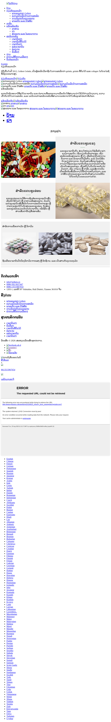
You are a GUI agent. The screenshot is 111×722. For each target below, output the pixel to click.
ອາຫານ (15, 29)
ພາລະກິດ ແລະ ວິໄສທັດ (22, 21)
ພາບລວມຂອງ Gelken (21, 13)
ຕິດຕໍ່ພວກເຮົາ (12, 59)
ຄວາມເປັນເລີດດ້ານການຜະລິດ (25, 16)
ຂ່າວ (8, 54)
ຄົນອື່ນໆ (15, 52)
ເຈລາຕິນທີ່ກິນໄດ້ (19, 41)
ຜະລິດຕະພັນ (12, 36)
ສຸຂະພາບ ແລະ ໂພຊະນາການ (25, 34)
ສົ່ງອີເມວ (5, 360)
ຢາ (13, 31)
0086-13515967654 (14, 287)
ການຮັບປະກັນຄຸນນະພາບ (23, 18)
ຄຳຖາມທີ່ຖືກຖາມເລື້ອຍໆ (17, 57)
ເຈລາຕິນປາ (17, 44)
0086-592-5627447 (14, 284)
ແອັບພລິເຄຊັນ (12, 26)
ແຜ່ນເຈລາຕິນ (18, 46)
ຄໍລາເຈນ (16, 49)
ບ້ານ (8, 8)
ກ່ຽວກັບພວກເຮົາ (14, 11)
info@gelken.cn (13, 282)
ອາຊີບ (9, 23)
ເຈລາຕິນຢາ (17, 39)
